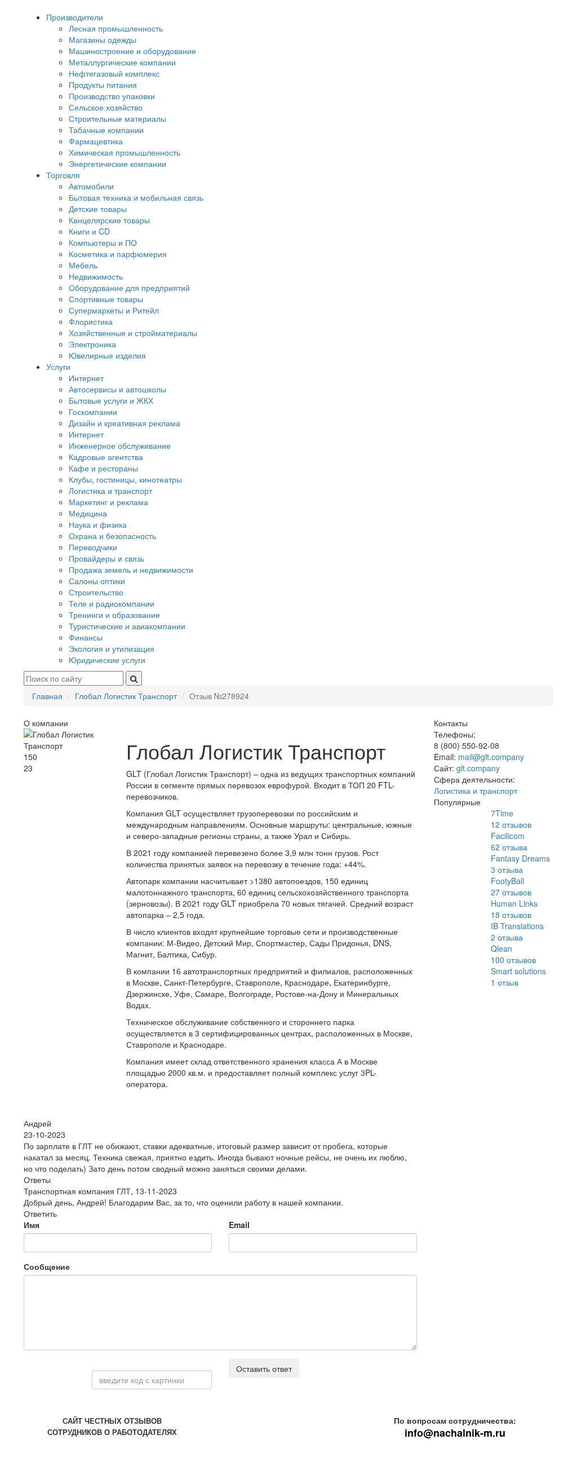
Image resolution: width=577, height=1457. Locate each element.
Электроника (92, 344)
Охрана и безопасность (112, 535)
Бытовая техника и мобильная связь (136, 197)
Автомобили (91, 186)
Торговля (63, 174)
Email (239, 1224)
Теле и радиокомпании (111, 603)
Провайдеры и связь (106, 558)
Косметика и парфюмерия (118, 253)
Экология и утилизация (111, 648)
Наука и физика (98, 524)
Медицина (88, 513)
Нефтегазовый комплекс (114, 73)
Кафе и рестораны (103, 468)
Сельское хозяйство (106, 107)
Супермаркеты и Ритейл (114, 310)
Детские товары (98, 208)
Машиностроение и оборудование (132, 50)
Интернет (86, 377)
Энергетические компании (117, 163)
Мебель (83, 265)
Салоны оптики (97, 580)
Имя (31, 1224)
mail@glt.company (491, 756)
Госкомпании (93, 411)
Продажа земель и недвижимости (131, 569)
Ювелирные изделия (107, 355)
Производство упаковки (112, 95)
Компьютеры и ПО (103, 242)
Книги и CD (89, 231)
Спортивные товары (106, 298)
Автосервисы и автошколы (117, 389)
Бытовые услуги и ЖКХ (111, 400)
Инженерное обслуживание (120, 445)
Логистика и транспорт (110, 490)
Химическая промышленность (124, 152)
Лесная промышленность (116, 28)
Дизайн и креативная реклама (124, 423)
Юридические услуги (107, 659)
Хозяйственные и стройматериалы (133, 332)
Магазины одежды (102, 39)
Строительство (96, 592)
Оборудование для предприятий (129, 287)
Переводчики (93, 547)
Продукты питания (103, 84)
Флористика (91, 321)
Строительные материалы (117, 118)
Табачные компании (106, 129)
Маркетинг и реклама (108, 501)
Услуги (58, 366)
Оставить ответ (264, 1368)
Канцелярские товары (109, 220)
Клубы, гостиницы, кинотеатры (125, 479)
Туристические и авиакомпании (127, 626)
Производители (74, 17)
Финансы (86, 637)
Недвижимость (96, 276)
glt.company (478, 768)
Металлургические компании (122, 62)
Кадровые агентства (106, 456)
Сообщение (47, 1266)
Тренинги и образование (114, 614)
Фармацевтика (96, 141)
